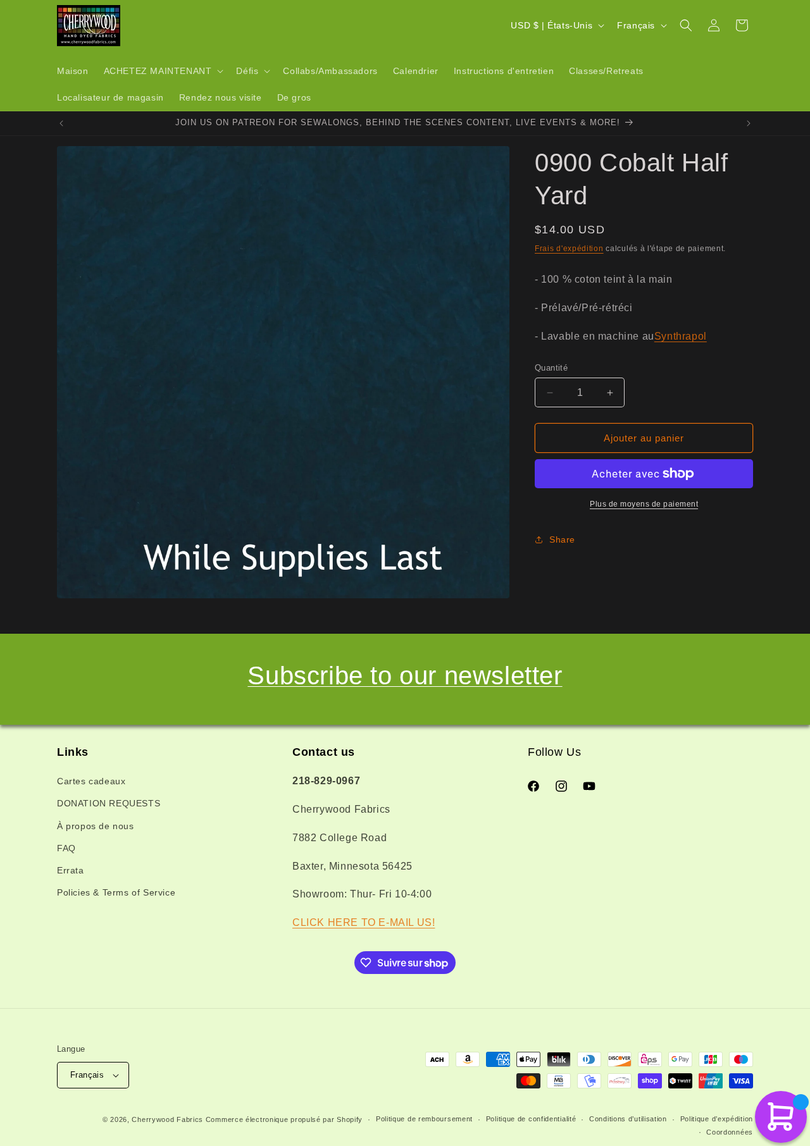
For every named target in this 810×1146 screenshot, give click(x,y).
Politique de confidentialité (531, 1119)
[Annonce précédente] (61, 123)
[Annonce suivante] (749, 123)
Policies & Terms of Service (116, 892)
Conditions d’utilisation (628, 1119)
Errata (70, 870)
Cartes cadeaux (91, 781)
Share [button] (562, 539)
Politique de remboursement (424, 1119)
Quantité (551, 368)
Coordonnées (729, 1132)
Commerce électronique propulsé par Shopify (284, 1119)
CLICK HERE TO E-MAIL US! (363, 922)
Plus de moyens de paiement (644, 504)
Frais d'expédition (569, 248)
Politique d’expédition (716, 1119)
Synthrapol (680, 336)
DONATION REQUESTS (108, 803)
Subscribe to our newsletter (404, 675)
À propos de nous (95, 826)
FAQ (66, 848)
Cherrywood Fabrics (167, 1119)
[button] (162, 71)
